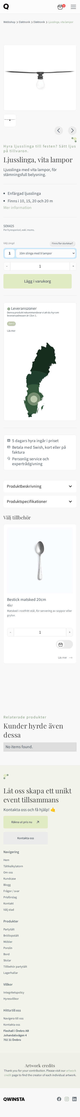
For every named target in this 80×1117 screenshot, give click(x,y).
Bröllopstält (11, 936)
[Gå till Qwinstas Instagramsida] (67, 1099)
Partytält (9, 929)
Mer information (17, 208)
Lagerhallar (10, 973)
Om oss (8, 872)
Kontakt (8, 903)
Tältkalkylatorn (13, 866)
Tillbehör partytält (15, 967)
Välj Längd (9, 243)
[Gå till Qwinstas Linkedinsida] (74, 1099)
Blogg (7, 885)
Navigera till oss (13, 1018)
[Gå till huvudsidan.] (14, 1099)
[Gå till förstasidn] (6, 6)
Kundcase (9, 879)
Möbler (7, 942)
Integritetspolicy (13, 992)
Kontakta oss (11, 1025)
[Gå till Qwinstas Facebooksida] (59, 1099)
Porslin (7, 948)
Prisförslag (10, 897)
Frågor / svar (11, 891)
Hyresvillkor (11, 999)
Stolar (7, 960)
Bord (6, 954)
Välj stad (8, 910)
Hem (6, 860)
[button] (73, 7)
